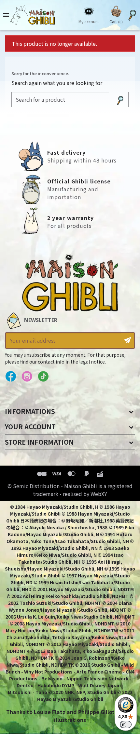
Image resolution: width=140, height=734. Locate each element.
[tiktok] (43, 376)
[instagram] (27, 376)
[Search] (120, 99)
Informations (30, 411)
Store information (39, 442)
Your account (30, 426)
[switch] (126, 724)
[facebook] (10, 376)
